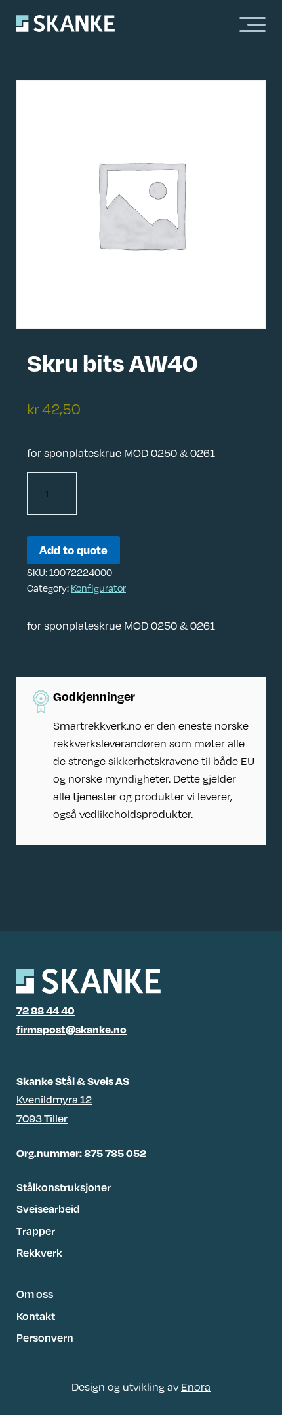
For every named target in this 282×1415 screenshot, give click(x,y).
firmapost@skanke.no (71, 1029)
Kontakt (35, 1316)
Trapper (35, 1231)
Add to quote (73, 550)
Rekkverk (39, 1252)
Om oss (34, 1293)
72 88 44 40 (45, 1010)
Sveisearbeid (48, 1208)
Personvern (44, 1337)
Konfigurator (98, 587)
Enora (196, 1386)
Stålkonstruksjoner (63, 1187)
